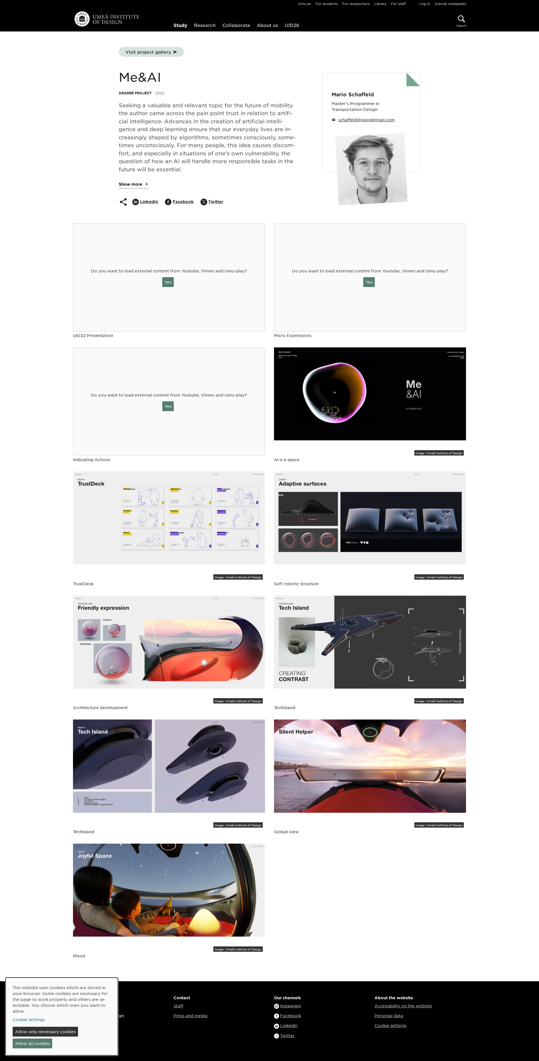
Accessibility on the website (403, 1005)
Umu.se (304, 3)
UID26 (292, 25)
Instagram (290, 1005)
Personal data (388, 1015)
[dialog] (62, 1016)
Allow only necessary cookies (45, 1031)
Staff (178, 1005)
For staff (398, 3)
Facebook (290, 1015)
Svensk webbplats (450, 3)
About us (267, 25)
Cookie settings (390, 1025)
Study (180, 25)
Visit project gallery (148, 51)
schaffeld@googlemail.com (366, 119)
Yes (168, 281)
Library (380, 3)
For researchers (356, 3)
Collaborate (236, 25)
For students (327, 3)
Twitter (287, 1035)
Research (205, 25)
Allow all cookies (32, 1043)
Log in (424, 3)
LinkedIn (289, 1025)
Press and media (190, 1015)
